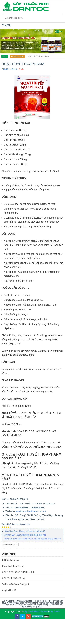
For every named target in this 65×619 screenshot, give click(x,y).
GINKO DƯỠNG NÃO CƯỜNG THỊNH (18, 572)
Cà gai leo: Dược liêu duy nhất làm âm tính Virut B (24, 531)
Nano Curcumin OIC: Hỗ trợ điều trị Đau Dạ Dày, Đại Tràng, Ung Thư (32, 539)
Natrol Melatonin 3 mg (12, 566)
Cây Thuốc (54, 611)
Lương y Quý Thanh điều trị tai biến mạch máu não (25, 535)
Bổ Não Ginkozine (10, 560)
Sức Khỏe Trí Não (17, 56)
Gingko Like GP (9, 590)
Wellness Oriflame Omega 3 (15, 584)
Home (4, 56)
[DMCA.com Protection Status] (40, 616)
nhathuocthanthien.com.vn (31, 511)
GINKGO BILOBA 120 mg (13, 578)
